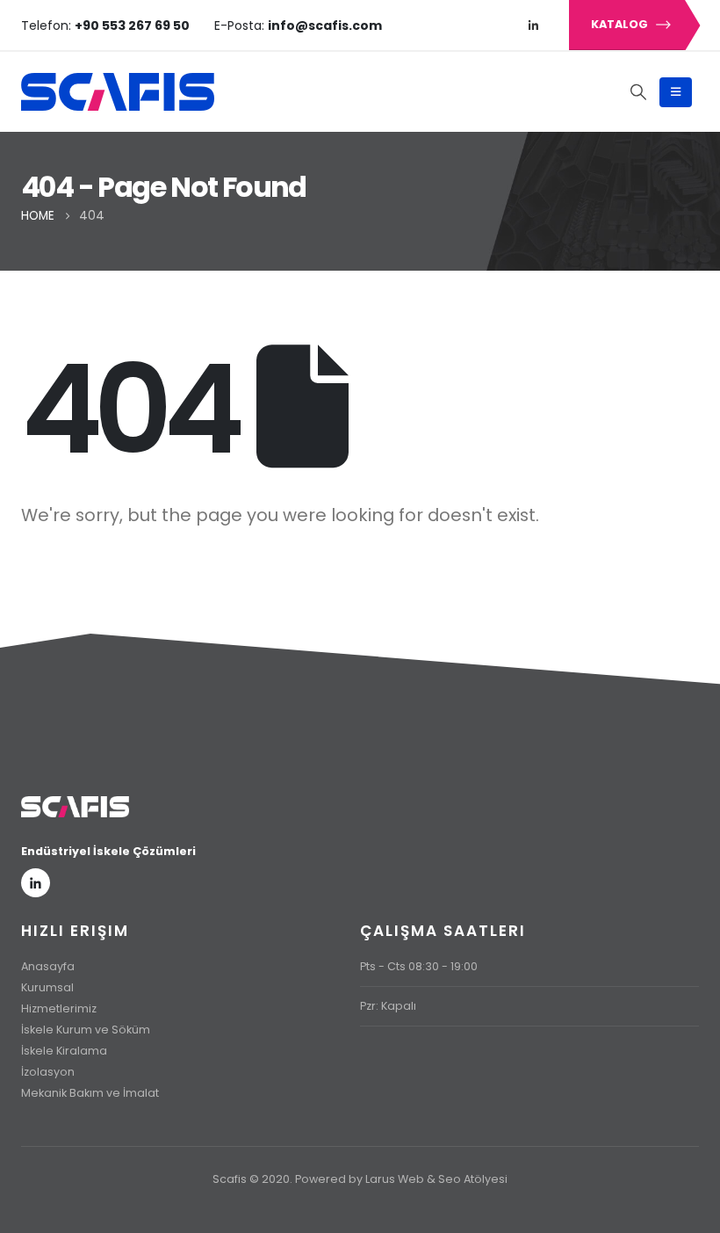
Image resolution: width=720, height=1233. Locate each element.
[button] (638, 92)
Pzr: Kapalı (388, 1005)
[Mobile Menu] (675, 92)
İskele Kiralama (64, 1050)
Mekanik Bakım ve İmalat (90, 1092)
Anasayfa (48, 966)
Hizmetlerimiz (59, 1008)
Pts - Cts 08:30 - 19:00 (419, 966)
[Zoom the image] (75, 807)
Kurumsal (47, 987)
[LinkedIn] (534, 25)
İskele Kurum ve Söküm (85, 1029)
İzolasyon (48, 1071)
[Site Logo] (117, 92)
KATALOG (621, 24)
